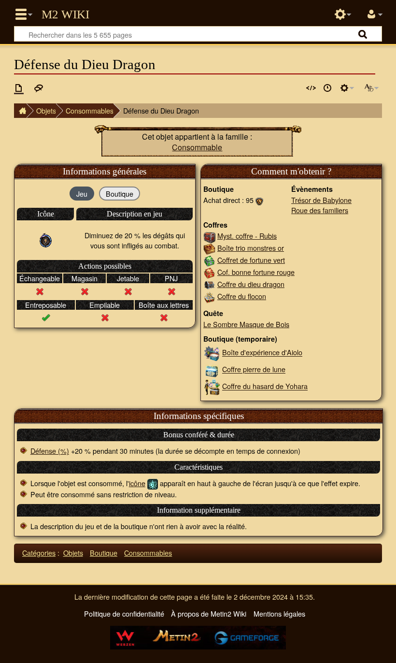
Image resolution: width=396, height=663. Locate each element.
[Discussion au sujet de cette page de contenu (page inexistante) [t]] (38, 88)
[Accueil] (20, 110)
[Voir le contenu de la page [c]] (19, 88)
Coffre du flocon (241, 296)
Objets (46, 110)
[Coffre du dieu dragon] (209, 284)
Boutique (103, 553)
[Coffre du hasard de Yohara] (211, 386)
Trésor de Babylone (321, 200)
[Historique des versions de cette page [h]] (327, 88)
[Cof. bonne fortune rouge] (209, 272)
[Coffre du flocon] (209, 296)
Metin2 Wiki (65, 14)
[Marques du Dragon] (259, 200)
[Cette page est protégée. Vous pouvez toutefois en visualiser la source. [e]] (311, 88)
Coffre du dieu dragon (250, 284)
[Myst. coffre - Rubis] (209, 236)
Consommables (89, 110)
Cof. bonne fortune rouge (256, 272)
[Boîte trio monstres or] (209, 248)
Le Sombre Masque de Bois (246, 324)
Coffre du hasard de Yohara (265, 386)
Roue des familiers (319, 210)
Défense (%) (49, 451)
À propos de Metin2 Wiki (208, 613)
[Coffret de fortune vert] (209, 260)
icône (137, 483)
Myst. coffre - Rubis (247, 236)
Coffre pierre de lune (253, 369)
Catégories (39, 553)
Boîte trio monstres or (250, 248)
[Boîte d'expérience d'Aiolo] (211, 352)
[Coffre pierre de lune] (211, 369)
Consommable (197, 147)
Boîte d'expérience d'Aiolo (262, 352)
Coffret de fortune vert (251, 260)
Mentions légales (279, 613)
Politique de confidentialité (124, 613)
